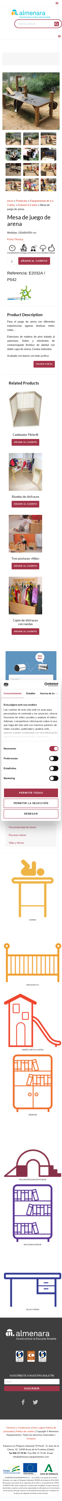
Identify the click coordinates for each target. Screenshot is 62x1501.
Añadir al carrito (34, 261)
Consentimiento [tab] (12, 693)
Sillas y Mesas (16, 842)
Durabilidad (12, 253)
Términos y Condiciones (18, 1427)
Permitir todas (31, 792)
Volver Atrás (44, 364)
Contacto (31, 1438)
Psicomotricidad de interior (22, 827)
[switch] (53, 758)
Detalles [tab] (30, 693)
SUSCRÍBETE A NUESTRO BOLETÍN (32, 1375)
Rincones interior (17, 835)
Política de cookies (25, 1431)
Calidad (51, 253)
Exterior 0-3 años (27, 205)
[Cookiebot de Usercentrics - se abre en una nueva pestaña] (44, 684)
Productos (21, 201)
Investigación (23, 253)
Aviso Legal (38, 1427)
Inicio (10, 201)
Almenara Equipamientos (31, 13)
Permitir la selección (31, 803)
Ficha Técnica (15, 239)
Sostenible (43, 253)
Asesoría (34, 253)
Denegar (31, 813)
